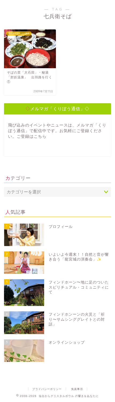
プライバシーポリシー (47, 389)
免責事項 (77, 389)
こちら (40, 136)
